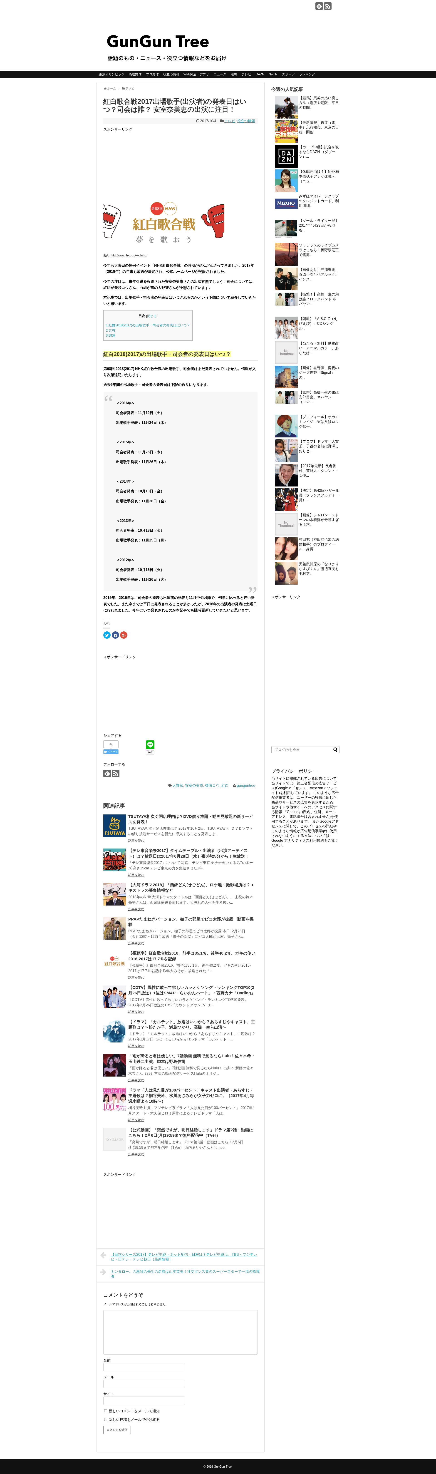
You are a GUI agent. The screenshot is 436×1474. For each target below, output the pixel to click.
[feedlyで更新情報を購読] (319, 6)
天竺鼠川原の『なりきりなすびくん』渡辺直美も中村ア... (319, 569)
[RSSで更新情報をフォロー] (328, 6)
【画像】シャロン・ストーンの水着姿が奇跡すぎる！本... (319, 519)
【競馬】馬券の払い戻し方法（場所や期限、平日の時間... (319, 102)
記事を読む (136, 840)
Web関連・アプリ (196, 74)
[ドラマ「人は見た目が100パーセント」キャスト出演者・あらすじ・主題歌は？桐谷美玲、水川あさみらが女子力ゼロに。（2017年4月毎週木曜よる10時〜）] (114, 1099)
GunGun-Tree (223, 1466)
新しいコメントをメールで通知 (134, 1411)
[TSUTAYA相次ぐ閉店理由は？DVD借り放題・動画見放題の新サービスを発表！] (114, 825)
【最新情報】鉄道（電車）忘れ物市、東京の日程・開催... (319, 127)
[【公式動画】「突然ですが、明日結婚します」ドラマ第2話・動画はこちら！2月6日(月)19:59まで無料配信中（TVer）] (114, 1139)
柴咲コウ (212, 785)
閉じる (152, 316)
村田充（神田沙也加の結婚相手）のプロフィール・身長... (319, 544)
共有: (111, 330)
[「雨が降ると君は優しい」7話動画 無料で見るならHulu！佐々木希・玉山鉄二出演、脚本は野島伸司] (114, 1065)
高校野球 (135, 74)
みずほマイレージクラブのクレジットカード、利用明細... (319, 201)
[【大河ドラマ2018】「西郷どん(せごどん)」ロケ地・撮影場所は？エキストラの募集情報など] (114, 894)
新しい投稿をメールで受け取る (134, 1420)
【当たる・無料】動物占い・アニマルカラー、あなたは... (319, 348)
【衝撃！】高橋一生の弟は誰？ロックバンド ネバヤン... (319, 299)
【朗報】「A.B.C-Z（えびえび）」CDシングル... (318, 323)
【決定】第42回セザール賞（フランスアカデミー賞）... (319, 495)
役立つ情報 (171, 74)
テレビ (246, 74)
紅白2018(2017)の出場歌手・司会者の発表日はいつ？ (148, 325)
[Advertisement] (180, 164)
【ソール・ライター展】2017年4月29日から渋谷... (319, 225)
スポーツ (288, 74)
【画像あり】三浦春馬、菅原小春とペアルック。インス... (319, 274)
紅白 (225, 785)
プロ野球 (152, 74)
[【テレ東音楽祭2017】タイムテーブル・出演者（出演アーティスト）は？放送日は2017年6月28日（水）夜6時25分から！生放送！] (114, 860)
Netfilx (273, 74)
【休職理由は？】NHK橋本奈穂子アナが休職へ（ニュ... (319, 176)
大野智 (177, 785)
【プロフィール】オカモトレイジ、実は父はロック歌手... (319, 421)
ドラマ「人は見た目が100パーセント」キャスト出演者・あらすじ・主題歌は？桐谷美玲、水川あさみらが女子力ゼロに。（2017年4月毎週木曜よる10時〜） (191, 1096)
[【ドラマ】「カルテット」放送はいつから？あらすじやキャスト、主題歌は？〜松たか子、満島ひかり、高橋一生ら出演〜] (114, 1031)
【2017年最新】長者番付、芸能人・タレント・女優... (319, 470)
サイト (108, 1394)
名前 (107, 1360)
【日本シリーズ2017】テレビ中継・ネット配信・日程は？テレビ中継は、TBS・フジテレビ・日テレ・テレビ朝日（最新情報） (184, 1257)
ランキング (307, 74)
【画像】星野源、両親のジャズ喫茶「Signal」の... (319, 372)
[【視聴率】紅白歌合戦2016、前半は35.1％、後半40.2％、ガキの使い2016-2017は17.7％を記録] (114, 962)
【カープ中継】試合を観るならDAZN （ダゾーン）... (319, 152)
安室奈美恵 (194, 785)
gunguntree (246, 785)
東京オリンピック (111, 74)
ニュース (220, 74)
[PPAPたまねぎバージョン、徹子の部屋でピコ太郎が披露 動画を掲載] (114, 928)
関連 (110, 335)
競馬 (234, 74)
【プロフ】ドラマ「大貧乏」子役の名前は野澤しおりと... (319, 446)
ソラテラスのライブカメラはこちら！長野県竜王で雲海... (319, 250)
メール (108, 1377)
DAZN (260, 74)
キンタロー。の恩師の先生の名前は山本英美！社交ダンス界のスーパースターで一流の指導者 (185, 1274)
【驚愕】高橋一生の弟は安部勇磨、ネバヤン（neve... (319, 397)
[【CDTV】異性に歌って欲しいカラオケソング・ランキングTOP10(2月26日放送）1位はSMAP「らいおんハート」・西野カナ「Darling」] (114, 996)
